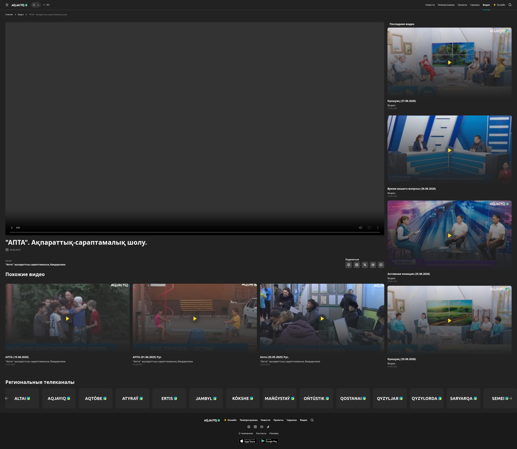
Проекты (462, 4)
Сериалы (475, 4)
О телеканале (246, 433)
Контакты (261, 433)
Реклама (274, 433)
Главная (9, 14)
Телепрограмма (446, 4)
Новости (430, 4)
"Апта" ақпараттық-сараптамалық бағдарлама (35, 264)
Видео (486, 4)
